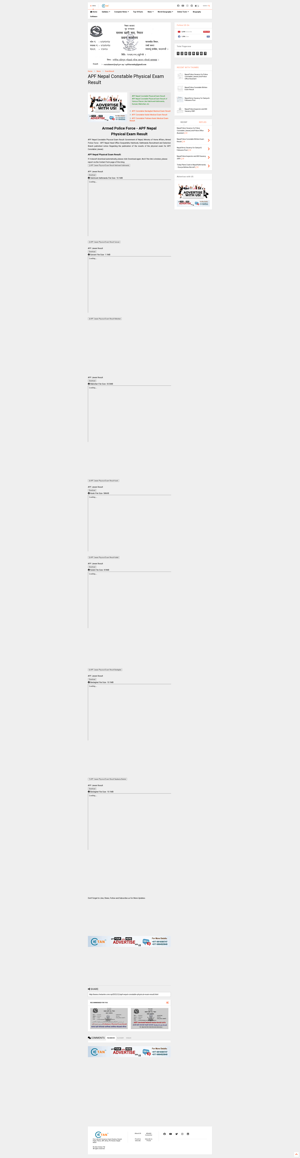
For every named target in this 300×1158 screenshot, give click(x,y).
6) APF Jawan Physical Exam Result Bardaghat (105, 670)
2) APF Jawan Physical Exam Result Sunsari (104, 242)
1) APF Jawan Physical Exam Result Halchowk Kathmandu (109, 165)
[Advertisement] (129, 350)
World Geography (164, 12)
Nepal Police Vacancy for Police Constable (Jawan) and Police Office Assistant (196, 76)
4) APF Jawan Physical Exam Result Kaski (103, 481)
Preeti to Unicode (138, 1140)
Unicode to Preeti (148, 1140)
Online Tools (182, 12)
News (150, 12)
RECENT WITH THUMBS (188, 67)
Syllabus (105, 12)
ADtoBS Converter (148, 1134)
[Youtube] (183, 6)
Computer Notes (120, 12)
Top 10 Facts (138, 12)
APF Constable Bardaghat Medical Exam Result (151, 111)
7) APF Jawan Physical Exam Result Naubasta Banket (107, 779)
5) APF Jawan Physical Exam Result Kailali (103, 557)
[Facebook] (178, 6)
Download (92, 175)
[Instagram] (187, 6)
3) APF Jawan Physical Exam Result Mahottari (105, 319)
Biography (197, 12)
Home (94, 12)
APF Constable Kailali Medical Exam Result (149, 115)
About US (138, 1133)
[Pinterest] (192, 6)
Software (93, 16)
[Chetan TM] (105, 6)
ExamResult (109, 71)
